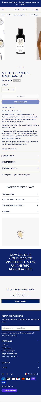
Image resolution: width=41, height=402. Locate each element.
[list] (20, 43)
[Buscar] (33, 10)
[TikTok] (12, 374)
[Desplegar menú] (2, 10)
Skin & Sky (10, 386)
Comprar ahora (20, 102)
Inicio (3, 15)
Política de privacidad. (9, 335)
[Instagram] (7, 374)
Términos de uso (26, 333)
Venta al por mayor (8, 351)
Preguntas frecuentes (9, 354)
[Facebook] (2, 374)
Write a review (20, 301)
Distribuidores (6, 348)
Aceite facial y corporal (17, 15)
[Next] (23, 67)
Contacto (4, 345)
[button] (37, 10)
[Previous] (17, 67)
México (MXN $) (32, 374)
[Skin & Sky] (20, 10)
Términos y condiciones (9, 357)
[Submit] (37, 328)
